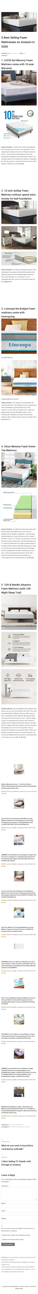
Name (3, 1203)
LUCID (7, 60)
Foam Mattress (14, 1126)
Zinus (7, 446)
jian (25, 53)
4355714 (9, 827)
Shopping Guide (18, 1124)
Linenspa (9, 308)
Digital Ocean (19, 1288)
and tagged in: (5, 1126)
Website (3, 1218)
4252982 (9, 900)
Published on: (5, 53)
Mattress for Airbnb (24, 1126)
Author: (21, 53)
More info (4, 793)
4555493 (9, 1079)
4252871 (9, 864)
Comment (5, 1186)
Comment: (4, 55)
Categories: (4, 1124)
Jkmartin (23, 737)
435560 (9, 1041)
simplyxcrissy (7, 281)
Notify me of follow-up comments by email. (16, 1235)
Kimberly (31, 557)
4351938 (9, 1007)
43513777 (9, 1116)
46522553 (9, 791)
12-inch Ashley (12, 190)
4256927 (9, 971)
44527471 (9, 934)
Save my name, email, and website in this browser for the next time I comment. (18, 1230)
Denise (22, 164)
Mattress (10, 1124)
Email (3, 1211)
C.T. (10, 419)
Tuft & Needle (12, 584)
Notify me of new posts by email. (13, 1239)
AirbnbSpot (15, 1286)
